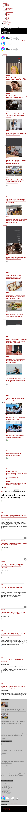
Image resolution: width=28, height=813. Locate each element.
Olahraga (5, 21)
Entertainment (9, 12)
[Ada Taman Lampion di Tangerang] (4, 747)
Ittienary (8, 14)
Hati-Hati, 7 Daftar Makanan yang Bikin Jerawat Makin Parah (16, 96)
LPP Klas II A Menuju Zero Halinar (11, 587)
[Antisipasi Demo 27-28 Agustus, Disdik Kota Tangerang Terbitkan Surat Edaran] (14, 195)
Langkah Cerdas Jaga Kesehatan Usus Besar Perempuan (16, 134)
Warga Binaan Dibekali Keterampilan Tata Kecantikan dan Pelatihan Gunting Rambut (14, 516)
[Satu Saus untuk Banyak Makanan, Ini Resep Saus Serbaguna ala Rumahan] (14, 271)
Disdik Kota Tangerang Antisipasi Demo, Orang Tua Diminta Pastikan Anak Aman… (16, 161)
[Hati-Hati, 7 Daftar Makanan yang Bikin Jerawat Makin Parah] (14, 91)
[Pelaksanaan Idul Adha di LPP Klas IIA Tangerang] (12, 655)
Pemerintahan (9, 8)
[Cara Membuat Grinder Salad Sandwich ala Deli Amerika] (14, 310)
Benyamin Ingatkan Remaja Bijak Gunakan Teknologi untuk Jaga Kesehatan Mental (16, 220)
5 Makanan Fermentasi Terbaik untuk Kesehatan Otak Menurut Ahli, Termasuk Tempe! (15, 296)
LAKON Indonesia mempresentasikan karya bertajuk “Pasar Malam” (16, 473)
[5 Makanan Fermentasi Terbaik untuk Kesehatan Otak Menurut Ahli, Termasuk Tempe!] (14, 291)
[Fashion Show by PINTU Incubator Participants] (14, 449)
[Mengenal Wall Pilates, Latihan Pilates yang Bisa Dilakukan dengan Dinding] (14, 355)
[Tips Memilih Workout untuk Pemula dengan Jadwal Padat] (14, 394)
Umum (7, 5)
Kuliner (8, 15)
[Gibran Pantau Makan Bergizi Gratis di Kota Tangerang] (14, 431)
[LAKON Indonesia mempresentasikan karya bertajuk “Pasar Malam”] (14, 467)
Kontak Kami (6, 33)
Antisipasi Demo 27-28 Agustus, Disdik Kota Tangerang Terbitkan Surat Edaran (16, 201)
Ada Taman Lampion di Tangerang (11, 750)
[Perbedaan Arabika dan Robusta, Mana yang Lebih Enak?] (14, 253)
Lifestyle (5, 10)
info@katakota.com (12, 803)
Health (7, 13)
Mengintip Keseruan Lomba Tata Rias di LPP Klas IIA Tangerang (13, 687)
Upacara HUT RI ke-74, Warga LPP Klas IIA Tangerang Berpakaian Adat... (13, 612)
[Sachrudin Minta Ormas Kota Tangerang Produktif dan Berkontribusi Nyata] (14, 175)
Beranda (5, 1)
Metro (4, 6)
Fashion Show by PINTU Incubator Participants (13, 454)
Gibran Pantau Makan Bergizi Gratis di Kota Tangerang (15, 436)
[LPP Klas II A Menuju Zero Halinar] (12, 583)
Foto (4, 23)
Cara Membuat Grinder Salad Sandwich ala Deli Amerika (15, 315)
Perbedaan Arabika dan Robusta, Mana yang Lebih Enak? (16, 258)
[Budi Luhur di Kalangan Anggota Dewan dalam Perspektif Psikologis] (14, 73)
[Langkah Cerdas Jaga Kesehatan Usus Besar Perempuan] (14, 129)
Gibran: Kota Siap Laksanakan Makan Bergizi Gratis (15, 418)
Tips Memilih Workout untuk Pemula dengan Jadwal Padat (15, 399)
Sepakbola (8, 22)
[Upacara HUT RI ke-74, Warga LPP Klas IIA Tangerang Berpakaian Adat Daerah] (14, 608)
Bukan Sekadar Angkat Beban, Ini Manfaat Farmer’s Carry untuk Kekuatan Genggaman (16, 341)
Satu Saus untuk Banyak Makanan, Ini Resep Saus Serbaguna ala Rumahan (13, 277)
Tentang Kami (6, 32)
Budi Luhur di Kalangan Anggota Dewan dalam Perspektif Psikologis (16, 78)
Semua (19, 58)
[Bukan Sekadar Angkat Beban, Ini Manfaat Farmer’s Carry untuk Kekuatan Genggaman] (14, 335)
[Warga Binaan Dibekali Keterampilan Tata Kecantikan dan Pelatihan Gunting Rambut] (12, 511)
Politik (7, 4)
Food (7, 17)
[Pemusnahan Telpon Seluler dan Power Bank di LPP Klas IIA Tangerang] (14, 539)
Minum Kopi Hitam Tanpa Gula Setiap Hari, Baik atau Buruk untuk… (16, 115)
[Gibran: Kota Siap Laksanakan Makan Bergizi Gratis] (14, 413)
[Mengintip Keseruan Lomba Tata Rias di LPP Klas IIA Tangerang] (12, 682)
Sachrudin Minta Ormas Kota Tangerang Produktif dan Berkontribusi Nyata (15, 181)
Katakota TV (6, 24)
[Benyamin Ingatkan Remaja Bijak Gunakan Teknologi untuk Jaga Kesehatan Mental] (14, 215)
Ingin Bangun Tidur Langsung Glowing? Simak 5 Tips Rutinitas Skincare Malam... (13, 774)
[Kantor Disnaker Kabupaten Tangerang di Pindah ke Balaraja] (4, 758)
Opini (7, 18)
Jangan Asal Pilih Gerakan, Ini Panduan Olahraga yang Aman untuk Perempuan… (15, 380)
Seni (7, 19)
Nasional (5, 3)
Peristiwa (8, 9)
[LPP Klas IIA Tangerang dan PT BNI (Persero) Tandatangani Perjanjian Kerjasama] (14, 560)
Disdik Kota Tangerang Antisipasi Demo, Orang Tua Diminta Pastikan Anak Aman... (13, 710)
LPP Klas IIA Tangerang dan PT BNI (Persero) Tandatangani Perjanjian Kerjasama (12, 566)
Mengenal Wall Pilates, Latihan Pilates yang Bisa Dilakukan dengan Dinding (15, 360)
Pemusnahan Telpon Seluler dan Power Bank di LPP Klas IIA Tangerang (14, 543)
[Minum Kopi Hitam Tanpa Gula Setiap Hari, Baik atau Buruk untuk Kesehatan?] (14, 109)
